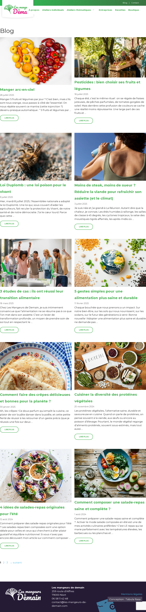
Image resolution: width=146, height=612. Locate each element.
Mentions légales (131, 594)
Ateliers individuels (53, 10)
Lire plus (9, 118)
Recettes (120, 10)
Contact (135, 3)
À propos (34, 10)
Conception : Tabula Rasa (125, 599)
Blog (125, 3)
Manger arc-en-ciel (17, 89)
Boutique (133, 10)
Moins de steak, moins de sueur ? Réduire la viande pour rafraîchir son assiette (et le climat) (108, 191)
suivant (16, 562)
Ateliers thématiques (79, 10)
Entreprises (105, 10)
